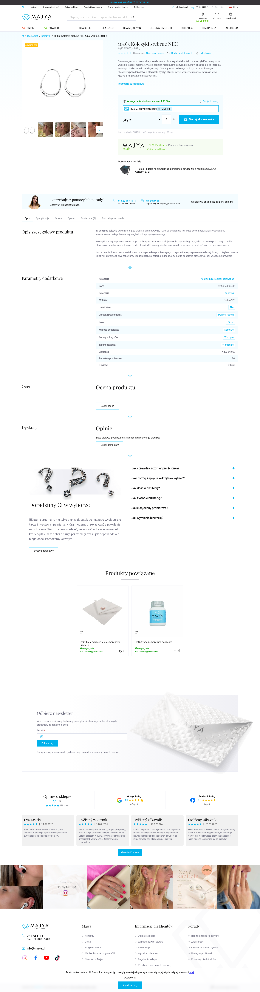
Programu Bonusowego (180, 145)
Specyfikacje (42, 218)
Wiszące (229, 337)
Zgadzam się (130, 985)
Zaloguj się (47, 743)
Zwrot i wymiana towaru (118, 7)
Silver (231, 322)
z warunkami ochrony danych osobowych (101, 752)
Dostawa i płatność (51, 7)
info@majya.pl (152, 200)
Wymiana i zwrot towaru (150, 941)
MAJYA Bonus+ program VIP (100, 953)
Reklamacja (139, 7)
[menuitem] (28, 28)
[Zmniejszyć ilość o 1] (160, 119)
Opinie (71, 218)
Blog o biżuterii (93, 947)
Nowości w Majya (94, 959)
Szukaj (133, 17)
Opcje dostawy (211, 101)
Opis (27, 218)
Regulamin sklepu (147, 959)
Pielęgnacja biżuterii (201, 953)
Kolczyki (229, 293)
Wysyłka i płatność (148, 953)
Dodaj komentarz (110, 445)
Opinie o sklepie (71, 7)
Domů (23, 7)
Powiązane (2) (88, 218)
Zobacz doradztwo (44, 550)
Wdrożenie (228, 344)
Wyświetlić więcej (130, 852)
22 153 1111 (35, 936)
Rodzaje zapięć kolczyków (205, 935)
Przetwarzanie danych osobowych (156, 965)
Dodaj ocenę (107, 406)
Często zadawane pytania (204, 947)
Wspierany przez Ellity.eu (156, 149)
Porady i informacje (92, 7)
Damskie (229, 329)
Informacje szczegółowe (131, 83)
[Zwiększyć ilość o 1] (173, 119)
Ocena (58, 218)
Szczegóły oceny (155, 53)
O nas (88, 941)
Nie (232, 307)
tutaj (191, 972)
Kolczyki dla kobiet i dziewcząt (217, 279)
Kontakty (33, 7)
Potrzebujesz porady (113, 218)
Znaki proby (197, 941)
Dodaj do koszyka (201, 119)
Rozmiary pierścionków (203, 959)
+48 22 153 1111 (127, 200)
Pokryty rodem (226, 314)
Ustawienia (130, 977)
